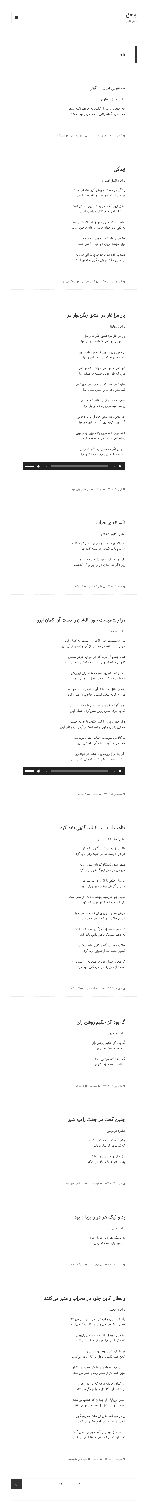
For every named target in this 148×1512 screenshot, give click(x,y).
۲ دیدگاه (82, 794)
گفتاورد (118, 135)
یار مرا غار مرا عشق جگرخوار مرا (95, 315)
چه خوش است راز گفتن (107, 88)
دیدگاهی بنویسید (66, 281)
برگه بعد (16, 1484)
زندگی (119, 169)
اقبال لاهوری (109, 181)
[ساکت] (38, 466)
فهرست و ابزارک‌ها (16, 17)
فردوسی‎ (112, 1131)
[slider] (30, 465)
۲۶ (60, 1484)
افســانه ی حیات (110, 522)
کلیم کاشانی (109, 534)
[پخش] (120, 466)
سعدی (112, 1033)
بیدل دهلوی (109, 99)
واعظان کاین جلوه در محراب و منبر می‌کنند (84, 1298)
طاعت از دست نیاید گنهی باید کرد (92, 828)
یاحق (131, 14)
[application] (74, 466)
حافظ (113, 631)
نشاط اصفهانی (107, 839)
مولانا (113, 326)
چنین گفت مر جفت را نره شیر (96, 1119)
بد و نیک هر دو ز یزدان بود (99, 1217)
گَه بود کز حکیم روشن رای (101, 1022)
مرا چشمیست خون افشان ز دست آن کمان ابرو (81, 620)
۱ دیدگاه (61, 135)
